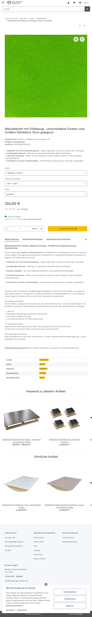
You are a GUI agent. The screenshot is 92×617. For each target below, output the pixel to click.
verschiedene (44, 360)
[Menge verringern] (7, 228)
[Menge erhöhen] (41, 228)
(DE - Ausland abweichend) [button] (32, 219)
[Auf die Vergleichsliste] (76, 39)
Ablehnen (70, 606)
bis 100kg (43, 373)
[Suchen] (87, 9)
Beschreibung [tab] (12, 239)
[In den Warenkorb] (7, 33)
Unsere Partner (68, 537)
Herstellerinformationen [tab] (58, 239)
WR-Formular (39, 537)
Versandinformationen (14, 546)
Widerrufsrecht (40, 559)
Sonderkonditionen (70, 542)
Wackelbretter (19, 142)
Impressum (10, 610)
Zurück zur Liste (12, 18)
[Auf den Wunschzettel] (82, 39)
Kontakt (8, 550)
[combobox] (46, 173)
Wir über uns (10, 537)
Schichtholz (43, 369)
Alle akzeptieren (70, 592)
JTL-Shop (79, 614)
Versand (24, 209)
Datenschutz (22, 610)
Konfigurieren (70, 599)
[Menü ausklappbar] (3, 1)
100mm (42, 364)
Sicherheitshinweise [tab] (33, 239)
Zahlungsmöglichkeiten (14, 542)
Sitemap (37, 550)
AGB (35, 546)
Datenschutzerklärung (14, 605)
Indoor (42, 377)
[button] (68, 2)
